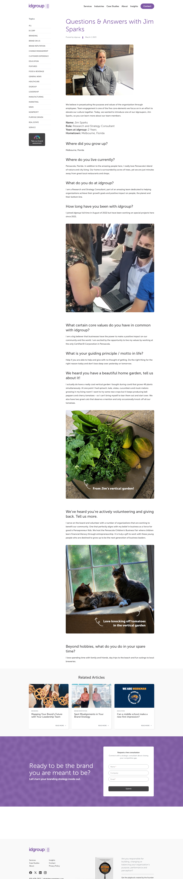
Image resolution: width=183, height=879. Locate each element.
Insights (134, 6)
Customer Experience (39, 56)
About (125, 6)
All (30, 26)
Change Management (38, 51)
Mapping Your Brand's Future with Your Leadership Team (46, 715)
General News (35, 76)
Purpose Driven (36, 117)
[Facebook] (30, 873)
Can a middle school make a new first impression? (132, 715)
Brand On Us (34, 41)
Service (32, 127)
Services (88, 6)
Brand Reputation (37, 46)
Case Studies (113, 6)
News (31, 107)
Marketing (33, 102)
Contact (147, 6)
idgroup (33, 87)
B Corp (32, 31)
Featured (33, 66)
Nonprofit (34, 112)
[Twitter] (35, 873)
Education (34, 61)
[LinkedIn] (40, 873)
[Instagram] (45, 873)
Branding (33, 36)
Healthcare (34, 82)
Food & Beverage (36, 71)
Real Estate (34, 122)
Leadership (34, 92)
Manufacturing (36, 97)
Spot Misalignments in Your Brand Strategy (88, 715)
